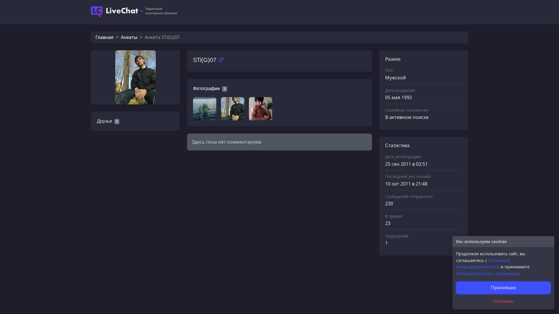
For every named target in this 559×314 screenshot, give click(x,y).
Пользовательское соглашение (487, 273)
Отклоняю (503, 301)
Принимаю (503, 287)
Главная (104, 37)
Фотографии (206, 88)
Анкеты (129, 37)
